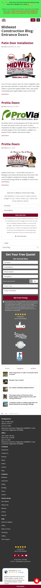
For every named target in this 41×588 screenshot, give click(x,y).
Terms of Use (22, 232)
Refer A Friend (5, 529)
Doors (3, 491)
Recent (7, 368)
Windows (4, 477)
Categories (20, 368)
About (3, 460)
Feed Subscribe (21, 236)
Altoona (3, 508)
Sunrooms (4, 481)
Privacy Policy (32, 232)
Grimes (3, 512)
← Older (5, 243)
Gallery (3, 536)
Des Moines (5, 501)
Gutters (3, 495)
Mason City (4, 505)
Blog (2, 470)
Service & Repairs (6, 522)
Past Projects (5, 539)
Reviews (3, 457)
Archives (33, 368)
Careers (3, 467)
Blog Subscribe (20, 215)
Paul (5, 47)
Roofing (3, 488)
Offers (3, 525)
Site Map (24, 559)
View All (3, 515)
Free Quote (20, 586)
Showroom (4, 450)
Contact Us (4, 453)
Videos (3, 464)
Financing (4, 532)
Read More (5, 94)
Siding (3, 484)
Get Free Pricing (20, 298)
